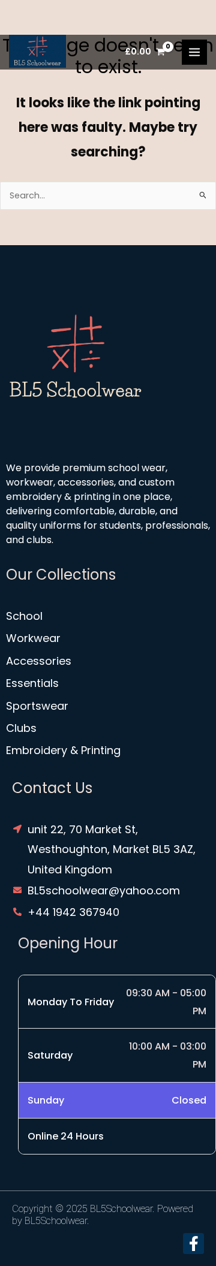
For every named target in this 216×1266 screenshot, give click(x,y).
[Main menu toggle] (194, 52)
